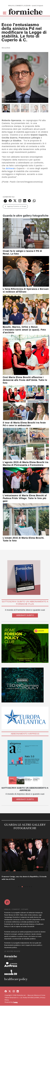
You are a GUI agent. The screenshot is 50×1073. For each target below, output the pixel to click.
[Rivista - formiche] (25, 957)
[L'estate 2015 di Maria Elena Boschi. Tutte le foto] (26, 519)
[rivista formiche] (25, 763)
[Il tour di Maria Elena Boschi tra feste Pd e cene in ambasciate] (26, 402)
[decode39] (25, 972)
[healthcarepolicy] (25, 979)
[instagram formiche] (14, 991)
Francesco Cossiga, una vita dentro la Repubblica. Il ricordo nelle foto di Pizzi (24, 878)
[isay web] (15, 1002)
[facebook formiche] (6, 991)
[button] (5, 13)
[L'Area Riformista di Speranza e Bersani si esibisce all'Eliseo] (26, 271)
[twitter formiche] (10, 991)
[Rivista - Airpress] (25, 964)
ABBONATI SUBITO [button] (25, 615)
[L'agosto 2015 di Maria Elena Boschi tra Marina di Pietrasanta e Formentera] (26, 443)
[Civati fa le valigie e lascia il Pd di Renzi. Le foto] (26, 233)
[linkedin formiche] (18, 991)
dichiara (10, 168)
